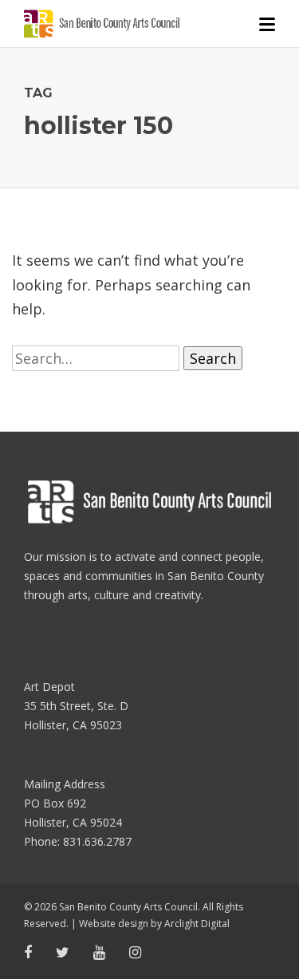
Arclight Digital (197, 923)
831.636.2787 (97, 841)
